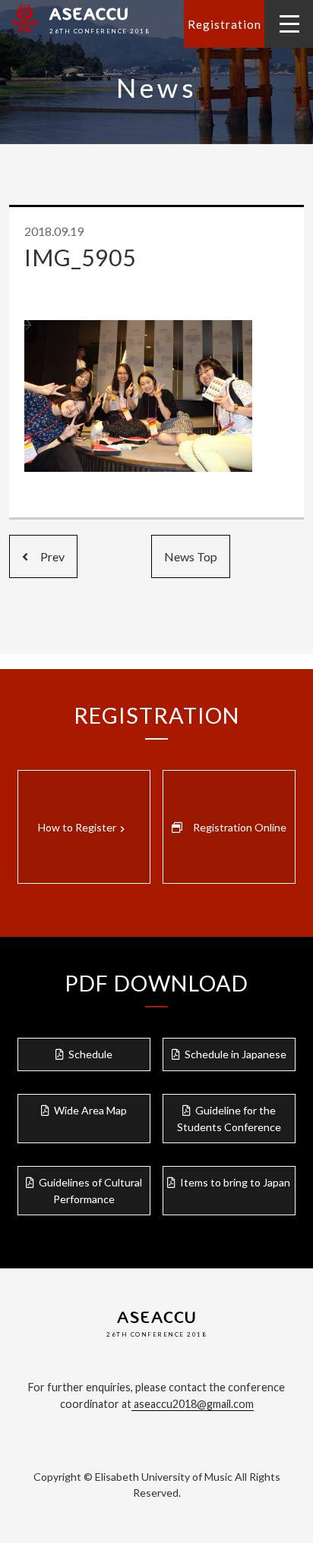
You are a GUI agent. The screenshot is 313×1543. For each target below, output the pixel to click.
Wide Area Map (90, 1110)
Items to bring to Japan (235, 1182)
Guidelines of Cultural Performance (90, 1190)
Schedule (90, 1054)
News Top (190, 556)
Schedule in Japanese (235, 1054)
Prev (46, 556)
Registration (224, 24)
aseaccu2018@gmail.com (192, 1403)
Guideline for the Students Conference (229, 1118)
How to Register (83, 827)
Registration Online (239, 827)
